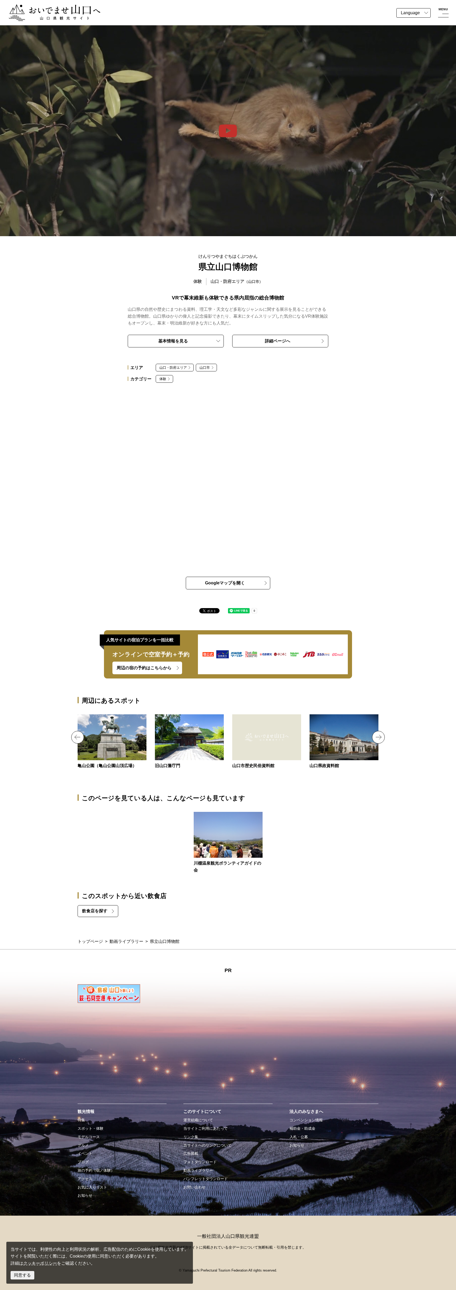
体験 (162, 379)
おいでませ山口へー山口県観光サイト (44, 7)
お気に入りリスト (92, 1187)
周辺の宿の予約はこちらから (144, 668)
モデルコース (89, 1137)
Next (378, 737)
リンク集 (190, 1137)
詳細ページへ (277, 341)
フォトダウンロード (200, 1162)
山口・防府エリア (173, 368)
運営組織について (198, 1120)
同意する (22, 1275)
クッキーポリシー (40, 1263)
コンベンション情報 (306, 1120)
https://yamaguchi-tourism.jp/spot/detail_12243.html (112, 741)
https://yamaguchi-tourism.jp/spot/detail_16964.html (228, 843)
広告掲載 (190, 1153)
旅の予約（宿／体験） (96, 1170)
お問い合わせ (194, 1187)
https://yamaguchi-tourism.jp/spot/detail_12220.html (266, 741)
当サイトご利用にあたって (205, 1128)
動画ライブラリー (126, 941)
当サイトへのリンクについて (207, 1145)
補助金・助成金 (302, 1128)
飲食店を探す (94, 911)
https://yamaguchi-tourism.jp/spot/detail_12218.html (344, 741)
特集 (81, 1120)
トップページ (90, 941)
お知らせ (85, 1195)
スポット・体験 (90, 1128)
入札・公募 (298, 1137)
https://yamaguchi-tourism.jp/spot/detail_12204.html (189, 741)
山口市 (205, 368)
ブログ (83, 1162)
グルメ (83, 1145)
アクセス (85, 1179)
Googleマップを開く (225, 583)
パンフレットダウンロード (205, 1179)
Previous (77, 737)
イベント (85, 1153)
